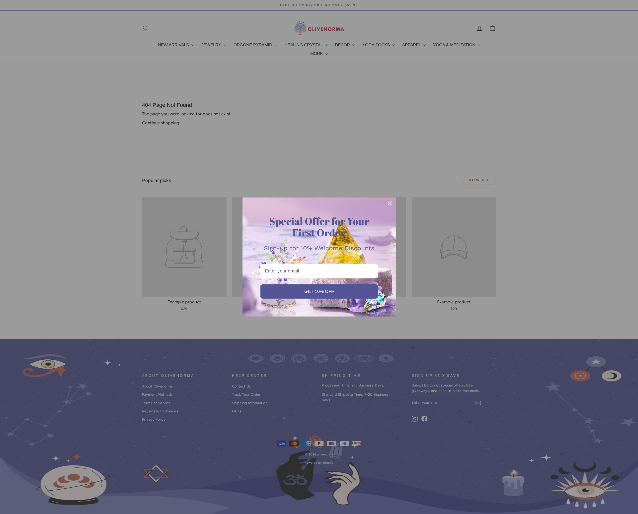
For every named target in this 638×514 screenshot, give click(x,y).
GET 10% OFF (319, 291)
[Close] (390, 203)
